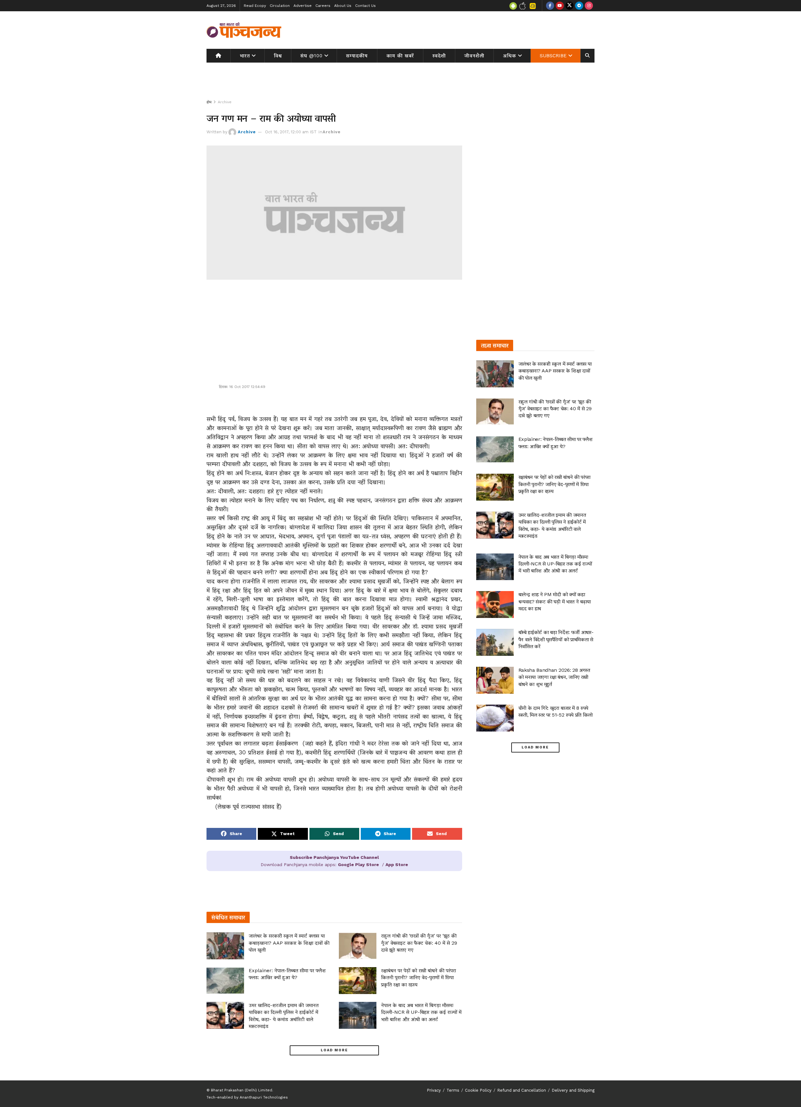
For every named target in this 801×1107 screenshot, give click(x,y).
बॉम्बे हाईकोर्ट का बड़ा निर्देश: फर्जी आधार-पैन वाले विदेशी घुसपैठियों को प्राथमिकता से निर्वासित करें (556, 639)
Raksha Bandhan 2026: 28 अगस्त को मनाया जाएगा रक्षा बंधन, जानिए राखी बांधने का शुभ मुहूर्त (554, 677)
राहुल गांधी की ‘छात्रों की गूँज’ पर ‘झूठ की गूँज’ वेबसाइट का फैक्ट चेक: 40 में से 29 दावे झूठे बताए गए (419, 943)
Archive (225, 102)
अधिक (509, 56)
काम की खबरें (400, 56)
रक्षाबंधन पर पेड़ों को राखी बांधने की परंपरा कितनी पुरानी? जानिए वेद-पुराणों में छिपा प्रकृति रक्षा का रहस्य (418, 977)
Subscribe (553, 56)
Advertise (302, 5)
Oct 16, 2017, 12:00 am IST (291, 132)
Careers (322, 5)
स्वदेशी (439, 56)
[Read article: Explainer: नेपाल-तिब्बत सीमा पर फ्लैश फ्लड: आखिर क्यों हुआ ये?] (225, 980)
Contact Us (365, 5)
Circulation (280, 5)
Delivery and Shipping (573, 1090)
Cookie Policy (478, 1090)
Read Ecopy (255, 5)
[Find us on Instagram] (589, 5)
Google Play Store (358, 864)
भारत (245, 56)
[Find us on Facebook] (550, 5)
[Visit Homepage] (244, 30)
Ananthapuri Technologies (264, 1097)
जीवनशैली (474, 56)
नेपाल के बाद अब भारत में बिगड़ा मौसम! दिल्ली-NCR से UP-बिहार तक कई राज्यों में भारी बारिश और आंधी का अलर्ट (421, 1012)
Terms (452, 1090)
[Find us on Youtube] (560, 5)
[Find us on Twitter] (569, 5)
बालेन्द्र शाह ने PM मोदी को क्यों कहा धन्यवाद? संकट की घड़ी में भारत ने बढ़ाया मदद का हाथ (554, 601)
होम (209, 102)
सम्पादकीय (357, 56)
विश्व (278, 56)
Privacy (434, 1090)
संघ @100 (311, 56)
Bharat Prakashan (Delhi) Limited (241, 1090)
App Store (396, 864)
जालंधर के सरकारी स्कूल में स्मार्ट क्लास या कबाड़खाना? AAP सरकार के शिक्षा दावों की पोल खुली (289, 943)
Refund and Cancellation (521, 1090)
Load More (334, 1050)
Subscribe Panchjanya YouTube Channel (334, 857)
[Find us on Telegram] (579, 5)
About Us (342, 5)
